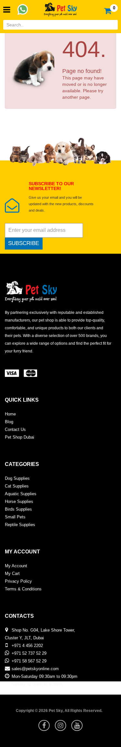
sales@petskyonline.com (35, 668)
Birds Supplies (18, 509)
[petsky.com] (60, 7)
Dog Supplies (17, 478)
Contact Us (15, 429)
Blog (9, 421)
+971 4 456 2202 (27, 645)
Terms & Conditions (23, 589)
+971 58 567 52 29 (29, 661)
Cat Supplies (17, 486)
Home (10, 414)
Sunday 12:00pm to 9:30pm (37, 684)
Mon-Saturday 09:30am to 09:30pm (44, 676)
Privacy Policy (18, 581)
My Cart (12, 573)
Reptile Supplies (20, 524)
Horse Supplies (19, 501)
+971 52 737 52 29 (29, 653)
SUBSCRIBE (23, 243)
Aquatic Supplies (20, 493)
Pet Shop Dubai (19, 437)
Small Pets (15, 517)
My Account (16, 565)
